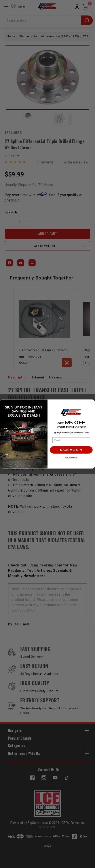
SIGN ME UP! (71, 450)
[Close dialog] (92, 403)
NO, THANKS (71, 458)
